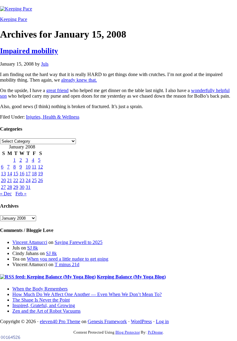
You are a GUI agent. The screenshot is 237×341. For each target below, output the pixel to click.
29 (15, 187)
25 (34, 180)
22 (15, 180)
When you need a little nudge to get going (67, 259)
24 (28, 180)
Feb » (21, 193)
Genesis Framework (107, 321)
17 (28, 173)
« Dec (6, 193)
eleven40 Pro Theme (60, 321)
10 (28, 166)
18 (34, 173)
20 (3, 180)
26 (40, 180)
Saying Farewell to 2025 (78, 242)
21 (9, 180)
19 (40, 173)
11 (34, 166)
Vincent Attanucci (29, 242)
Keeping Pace (13, 19)
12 (40, 166)
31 (28, 187)
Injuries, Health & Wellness (52, 117)
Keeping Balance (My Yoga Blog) (131, 276)
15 (15, 173)
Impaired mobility (29, 51)
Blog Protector (127, 332)
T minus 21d (67, 264)
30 (21, 187)
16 (21, 173)
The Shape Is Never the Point (41, 299)
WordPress (141, 321)
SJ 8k (32, 247)
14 (9, 173)
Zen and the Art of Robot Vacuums (46, 311)
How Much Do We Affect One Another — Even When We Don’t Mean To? (87, 294)
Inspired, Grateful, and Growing (43, 305)
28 (9, 187)
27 (3, 187)
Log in (162, 321)
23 (21, 180)
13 (3, 173)
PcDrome (155, 332)
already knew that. (79, 80)
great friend (57, 90)
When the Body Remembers (40, 288)
